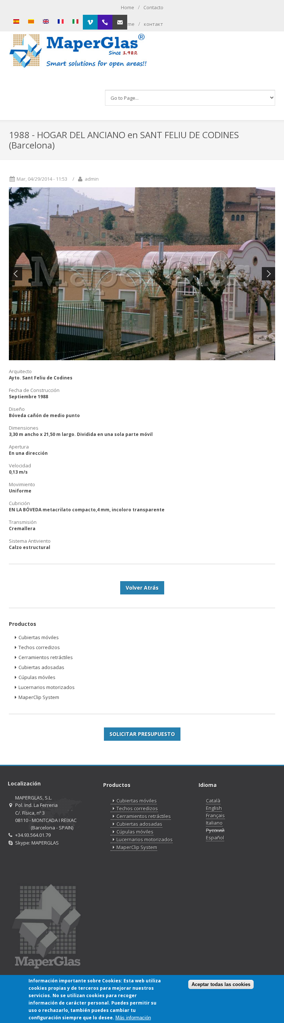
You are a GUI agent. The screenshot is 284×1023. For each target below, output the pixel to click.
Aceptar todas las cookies (221, 984)
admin (92, 178)
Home (127, 7)
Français (215, 815)
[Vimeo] (90, 22)
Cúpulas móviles (36, 677)
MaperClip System (38, 697)
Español (215, 837)
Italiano (214, 822)
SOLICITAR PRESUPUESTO (142, 733)
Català (213, 800)
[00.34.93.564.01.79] (105, 22)
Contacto (153, 7)
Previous (15, 273)
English (214, 808)
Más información (133, 1017)
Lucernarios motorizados (46, 687)
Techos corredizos (39, 647)
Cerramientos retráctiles (45, 657)
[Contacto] (119, 22)
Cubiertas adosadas (41, 667)
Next (268, 273)
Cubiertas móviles (38, 637)
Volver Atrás (142, 587)
